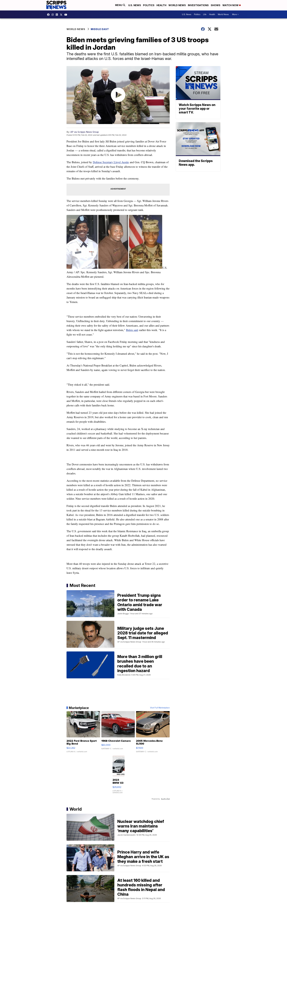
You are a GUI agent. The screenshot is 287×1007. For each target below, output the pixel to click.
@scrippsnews (66, 14)
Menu (119, 5)
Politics (148, 5)
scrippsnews (49, 14)
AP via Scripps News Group (84, 131)
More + (235, 14)
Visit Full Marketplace (160, 708)
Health (161, 5)
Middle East (100, 29)
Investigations (198, 5)
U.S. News (134, 5)
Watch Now (230, 5)
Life (204, 14)
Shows (215, 5)
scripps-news (57, 14)
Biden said (132, 330)
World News (177, 5)
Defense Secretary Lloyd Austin (111, 162)
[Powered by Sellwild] (165, 799)
